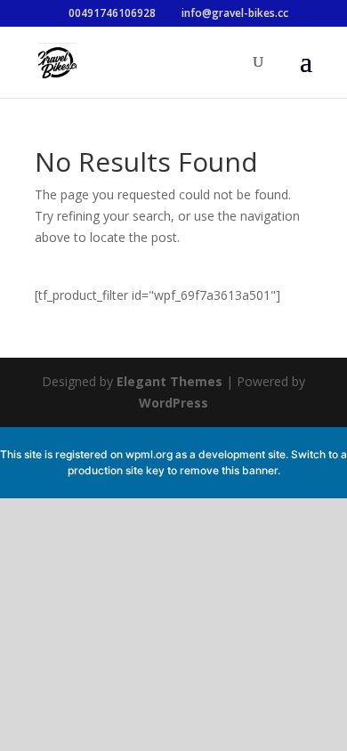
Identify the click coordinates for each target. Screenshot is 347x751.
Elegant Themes (169, 381)
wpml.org (149, 454)
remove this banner (229, 470)
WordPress (173, 402)
